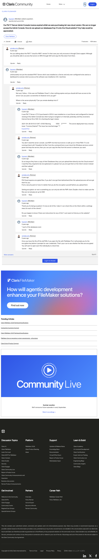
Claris (3, 431)
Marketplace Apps (55, 461)
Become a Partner (30, 505)
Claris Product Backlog (32, 449)
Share (30, 41)
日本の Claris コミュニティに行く (74, 551)
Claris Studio (5, 461)
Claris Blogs (77, 466)
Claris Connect (5, 458)
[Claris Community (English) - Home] (17, 4)
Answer (19, 41)
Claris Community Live (8, 469)
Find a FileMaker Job (56, 500)
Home (48, 4)
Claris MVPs (5, 500)
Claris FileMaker (6, 449)
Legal (41, 551)
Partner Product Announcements (11, 484)
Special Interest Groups (8, 511)
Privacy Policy (50, 551)
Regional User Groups (7, 508)
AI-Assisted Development (81, 449)
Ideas (27, 452)
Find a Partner (29, 500)
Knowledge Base (55, 449)
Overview (28, 497)
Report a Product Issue (8, 472)
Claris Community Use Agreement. (14, 537)
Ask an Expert (29, 502)
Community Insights (80, 464)
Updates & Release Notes (57, 446)
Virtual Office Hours (55, 455)
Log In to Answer (50, 261)
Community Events (7, 505)
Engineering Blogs (79, 461)
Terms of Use (33, 551)
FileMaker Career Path (56, 497)
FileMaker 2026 (30, 446)
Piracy (59, 551)
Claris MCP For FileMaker (8, 455)
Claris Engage (5, 466)
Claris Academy (78, 446)
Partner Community (31, 508)
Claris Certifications (79, 452)
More (60, 4)
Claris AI (3, 446)
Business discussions (7, 481)
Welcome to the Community (9, 497)
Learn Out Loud (6, 452)
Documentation (54, 452)
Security (3, 464)
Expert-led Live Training (81, 455)
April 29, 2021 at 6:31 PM (16, 21)
